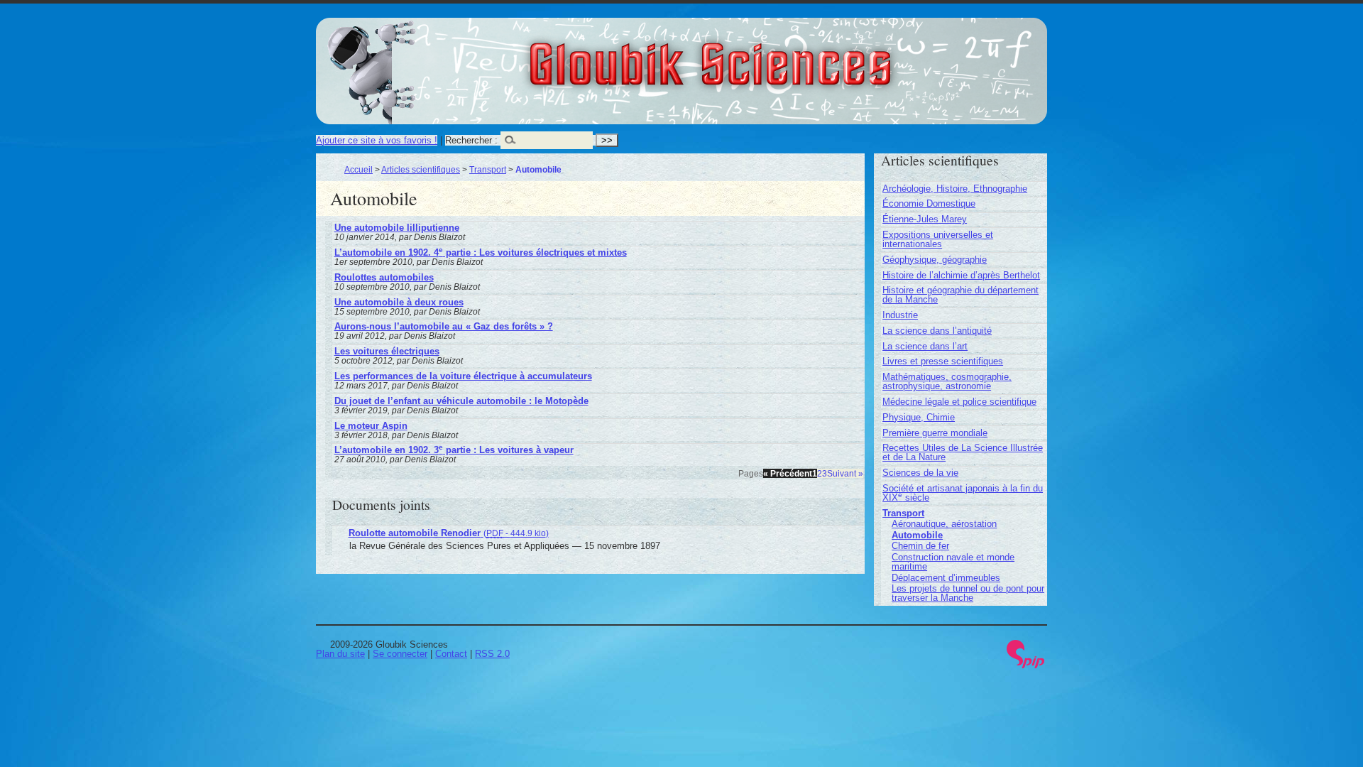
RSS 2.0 (492, 653)
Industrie (900, 315)
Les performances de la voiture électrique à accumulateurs (463, 376)
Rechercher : (471, 140)
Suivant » (845, 473)
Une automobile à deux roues (399, 302)
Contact (451, 653)
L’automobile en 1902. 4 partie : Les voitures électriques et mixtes (480, 252)
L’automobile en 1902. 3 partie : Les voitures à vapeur (454, 450)
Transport (487, 169)
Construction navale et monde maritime (953, 562)
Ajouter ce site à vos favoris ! (376, 140)
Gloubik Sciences (789, 55)
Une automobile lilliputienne (396, 227)
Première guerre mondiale (934, 433)
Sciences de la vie (920, 472)
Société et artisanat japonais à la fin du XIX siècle (962, 493)
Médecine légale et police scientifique (959, 401)
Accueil (358, 169)
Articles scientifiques (420, 169)
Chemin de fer (920, 545)
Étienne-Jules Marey (924, 219)
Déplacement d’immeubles (946, 577)
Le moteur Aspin (370, 425)
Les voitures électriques (386, 351)
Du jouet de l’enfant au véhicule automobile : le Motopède (461, 401)
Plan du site (340, 653)
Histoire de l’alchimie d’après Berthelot (961, 275)
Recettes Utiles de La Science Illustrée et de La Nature (962, 452)
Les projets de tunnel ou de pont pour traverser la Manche (968, 593)
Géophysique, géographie (934, 259)
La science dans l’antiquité (937, 330)
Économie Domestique (928, 203)
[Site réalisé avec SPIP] (1026, 665)
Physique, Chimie (918, 417)
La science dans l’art (925, 346)
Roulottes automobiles (384, 277)
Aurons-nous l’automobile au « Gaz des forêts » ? (443, 326)
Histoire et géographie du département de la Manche (960, 295)
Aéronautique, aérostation (944, 523)
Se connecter (400, 653)
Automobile (917, 535)
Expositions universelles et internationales (937, 239)
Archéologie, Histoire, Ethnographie (954, 188)
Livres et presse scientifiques (942, 361)
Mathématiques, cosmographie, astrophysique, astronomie (947, 381)
